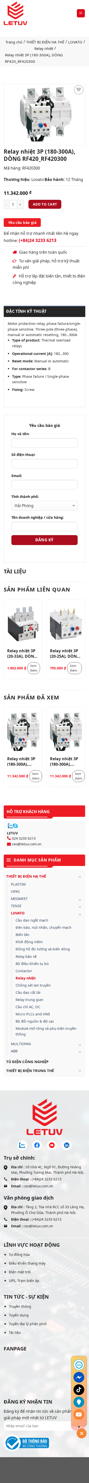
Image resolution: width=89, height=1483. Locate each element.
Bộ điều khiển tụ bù (32, 963)
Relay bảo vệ (26, 956)
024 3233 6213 (24, 838)
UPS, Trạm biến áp (24, 1280)
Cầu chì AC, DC (28, 1006)
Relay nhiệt (43, 48)
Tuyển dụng (19, 1315)
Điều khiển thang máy (27, 1263)
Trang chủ (13, 41)
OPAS (15, 891)
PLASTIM (18, 884)
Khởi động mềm (29, 941)
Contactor (24, 970)
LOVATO (75, 41)
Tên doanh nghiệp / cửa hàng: (37, 517)
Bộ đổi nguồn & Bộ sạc (35, 1021)
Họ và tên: (20, 433)
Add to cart (45, 204)
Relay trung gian (29, 999)
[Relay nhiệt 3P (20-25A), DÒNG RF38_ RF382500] (66, 624)
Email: (16, 475)
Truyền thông (20, 1306)
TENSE (16, 905)
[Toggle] (79, 876)
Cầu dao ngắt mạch (32, 920)
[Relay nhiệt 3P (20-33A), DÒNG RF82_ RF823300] (23, 624)
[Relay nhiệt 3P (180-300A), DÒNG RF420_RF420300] (23, 732)
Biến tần (22, 934)
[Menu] (81, 13)
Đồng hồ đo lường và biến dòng (43, 949)
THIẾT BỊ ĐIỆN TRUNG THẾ (30, 1070)
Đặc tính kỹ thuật (26, 311)
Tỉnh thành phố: (25, 496)
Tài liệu (15, 1332)
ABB (14, 1051)
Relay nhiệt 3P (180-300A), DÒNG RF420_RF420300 (23, 761)
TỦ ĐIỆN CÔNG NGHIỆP (27, 1061)
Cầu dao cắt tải (28, 992)
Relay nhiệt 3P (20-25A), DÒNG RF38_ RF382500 (65, 653)
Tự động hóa (19, 1254)
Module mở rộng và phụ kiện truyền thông (46, 1031)
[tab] (44, 311)
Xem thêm (33, 668)
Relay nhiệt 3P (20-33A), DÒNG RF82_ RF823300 (22, 653)
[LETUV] (15, 13)
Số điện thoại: (23, 454)
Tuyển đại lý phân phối (28, 1323)
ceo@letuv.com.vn (27, 844)
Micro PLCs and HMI (33, 1014)
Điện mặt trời (20, 1272)
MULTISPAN (21, 1043)
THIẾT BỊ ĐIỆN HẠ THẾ (45, 41)
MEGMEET (19, 898)
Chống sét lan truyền (33, 985)
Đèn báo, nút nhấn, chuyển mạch (43, 927)
